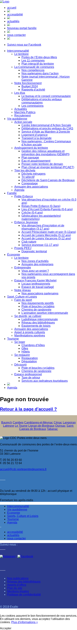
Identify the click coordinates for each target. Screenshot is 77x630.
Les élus (19, 92)
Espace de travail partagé (37, 286)
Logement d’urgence (34, 134)
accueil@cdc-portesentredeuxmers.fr (23, 469)
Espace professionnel (28, 374)
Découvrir (20, 364)
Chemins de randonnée (36, 309)
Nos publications (17, 578)
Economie (13, 512)
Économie (13, 254)
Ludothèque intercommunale (39, 319)
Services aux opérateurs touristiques (44, 380)
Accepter (5, 628)
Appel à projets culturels (29, 332)
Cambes (18, 422)
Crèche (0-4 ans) (32, 212)
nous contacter (16, 34)
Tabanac (52, 428)
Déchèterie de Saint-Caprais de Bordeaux (48, 180)
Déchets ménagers (33, 173)
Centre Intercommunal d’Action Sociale (46, 125)
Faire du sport (23, 299)
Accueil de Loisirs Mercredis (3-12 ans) (46, 235)
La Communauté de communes (34, 66)
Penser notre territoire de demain (42, 164)
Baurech (6, 422)
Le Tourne (21, 425)
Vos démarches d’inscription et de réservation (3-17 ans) (42, 227)
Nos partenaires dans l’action (40, 73)
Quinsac (60, 425)
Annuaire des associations (31, 186)
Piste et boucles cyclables (37, 306)
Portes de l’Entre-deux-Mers (39, 57)
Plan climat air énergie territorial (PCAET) (47, 167)
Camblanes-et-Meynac (38, 422)
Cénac (58, 422)
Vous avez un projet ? (35, 270)
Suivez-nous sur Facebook (24, 44)
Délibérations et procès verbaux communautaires (41, 101)
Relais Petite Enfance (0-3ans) (40, 206)
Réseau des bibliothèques (38, 322)
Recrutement (22, 115)
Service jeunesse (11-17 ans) (40, 244)
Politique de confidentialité (24, 594)
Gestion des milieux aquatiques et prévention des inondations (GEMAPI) (45, 153)
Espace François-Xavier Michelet (35, 280)
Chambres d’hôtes (33, 345)
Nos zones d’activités (35, 261)
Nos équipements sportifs (37, 303)
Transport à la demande (36, 138)
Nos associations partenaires (39, 293)
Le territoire (21, 54)
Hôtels (25, 351)
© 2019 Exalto (9, 606)
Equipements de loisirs (35, 325)
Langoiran (69, 422)
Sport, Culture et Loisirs (22, 296)
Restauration (29, 358)
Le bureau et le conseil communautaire (46, 96)
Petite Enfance (23, 196)
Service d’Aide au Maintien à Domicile (45, 131)
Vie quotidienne (17, 118)
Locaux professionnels (35, 283)
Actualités (20, 109)
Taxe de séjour (30, 377)
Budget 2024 (29, 86)
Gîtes (24, 348)
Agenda (19, 189)
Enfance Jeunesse (26, 222)
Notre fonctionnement (28, 83)
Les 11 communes (33, 60)
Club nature (28, 241)
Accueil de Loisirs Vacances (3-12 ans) (46, 238)
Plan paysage (30, 157)
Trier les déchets (24, 170)
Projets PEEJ (22, 248)
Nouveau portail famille (22, 28)
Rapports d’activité (33, 89)
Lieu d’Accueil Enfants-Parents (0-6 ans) (47, 209)
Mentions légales (18, 591)
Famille (12, 193)
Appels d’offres (16, 584)
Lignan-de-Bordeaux (41, 425)
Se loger (19, 341)
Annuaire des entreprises (37, 264)
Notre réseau (22, 290)
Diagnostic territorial (34, 251)
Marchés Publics (24, 112)
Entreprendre (22, 267)
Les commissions (32, 105)
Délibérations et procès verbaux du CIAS (47, 128)
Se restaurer (22, 354)
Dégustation (29, 361)
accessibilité (15, 14)
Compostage (29, 183)
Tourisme (13, 338)
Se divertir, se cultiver (27, 316)
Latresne (8, 425)
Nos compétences (32, 70)
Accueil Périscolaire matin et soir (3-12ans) (48, 231)
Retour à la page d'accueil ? (28, 409)
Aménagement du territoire (31, 147)
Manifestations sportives (29, 335)
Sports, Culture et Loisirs (22, 515)
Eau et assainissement (35, 160)
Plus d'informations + (24, 622)
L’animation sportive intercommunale (44, 312)
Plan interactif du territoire (37, 63)
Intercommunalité (18, 50)
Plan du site (14, 588)
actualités (13, 21)
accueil (11, 7)
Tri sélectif (27, 176)
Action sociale (23, 121)
